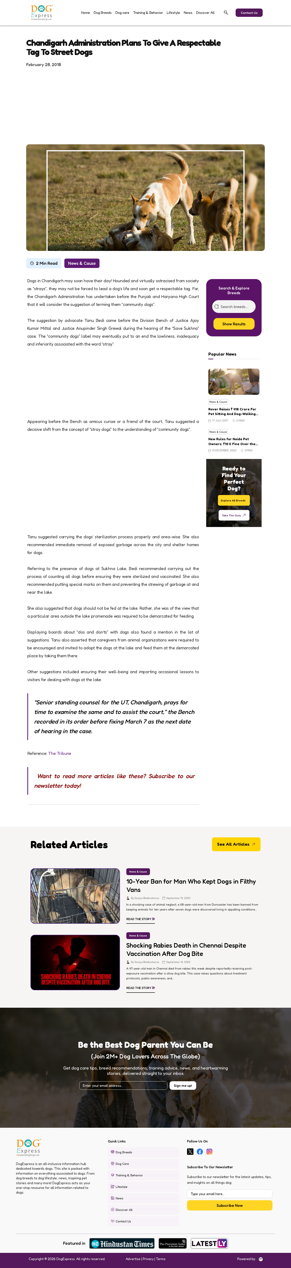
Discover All (205, 12)
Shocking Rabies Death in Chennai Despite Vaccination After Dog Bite (186, 949)
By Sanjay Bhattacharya (145, 898)
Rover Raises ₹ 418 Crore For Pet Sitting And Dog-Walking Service (232, 411)
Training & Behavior (148, 12)
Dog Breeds (103, 12)
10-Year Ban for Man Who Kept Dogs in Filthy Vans (191, 885)
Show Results (234, 323)
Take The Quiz (231, 515)
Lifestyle (173, 12)
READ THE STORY (140, 918)
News (188, 12)
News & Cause (82, 263)
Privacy (148, 1259)
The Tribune (59, 753)
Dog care (122, 12)
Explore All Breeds (233, 500)
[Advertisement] (145, 105)
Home (85, 12)
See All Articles (233, 844)
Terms (161, 1259)
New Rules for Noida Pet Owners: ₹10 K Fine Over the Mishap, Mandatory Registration (231, 441)
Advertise (133, 1259)
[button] (226, 12)
